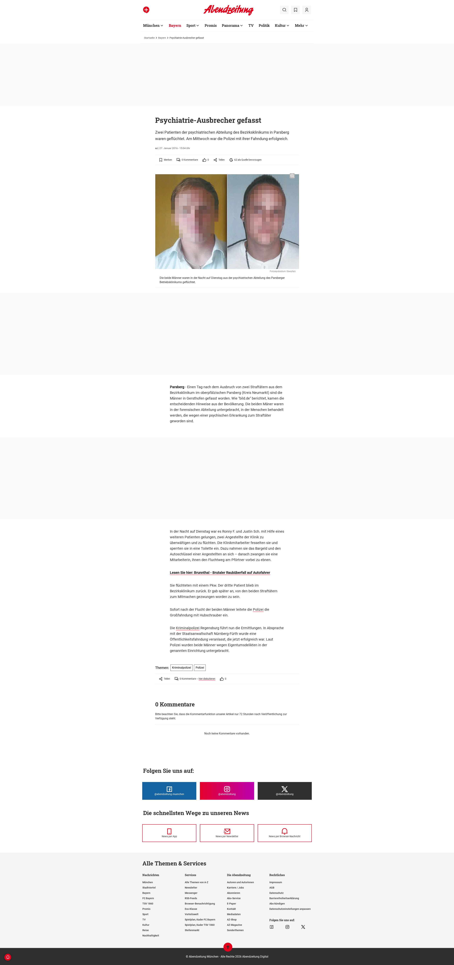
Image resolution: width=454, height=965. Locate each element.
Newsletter (191, 887)
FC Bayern (148, 898)
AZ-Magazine (234, 924)
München (151, 25)
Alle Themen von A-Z (196, 882)
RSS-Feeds (191, 898)
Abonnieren (233, 893)
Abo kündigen (277, 903)
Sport (190, 25)
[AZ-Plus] (146, 10)
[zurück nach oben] (227, 949)
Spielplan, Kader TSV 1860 (200, 924)
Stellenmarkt (192, 930)
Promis (211, 25)
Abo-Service (234, 898)
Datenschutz (276, 893)
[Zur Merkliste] (295, 10)
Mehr (299, 25)
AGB (271, 887)
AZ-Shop (232, 919)
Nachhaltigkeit (150, 935)
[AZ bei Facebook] (271, 927)
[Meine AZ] (306, 10)
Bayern (175, 25)
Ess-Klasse (191, 908)
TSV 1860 (147, 903)
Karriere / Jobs (235, 887)
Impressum (275, 882)
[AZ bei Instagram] (287, 927)
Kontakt (231, 908)
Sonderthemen (235, 930)
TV (251, 25)
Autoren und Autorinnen (240, 882)
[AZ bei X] (303, 927)
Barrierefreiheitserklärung (284, 898)
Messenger (191, 893)
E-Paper (231, 903)
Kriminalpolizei (188, 628)
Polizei (258, 609)
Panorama (230, 25)
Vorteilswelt (191, 914)
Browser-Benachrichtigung (200, 903)
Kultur (280, 25)
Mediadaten (234, 914)
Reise (145, 930)
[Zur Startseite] (228, 14)
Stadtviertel (149, 887)
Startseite (149, 37)
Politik (264, 25)
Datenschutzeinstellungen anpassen (290, 908)
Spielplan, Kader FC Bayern (200, 919)
